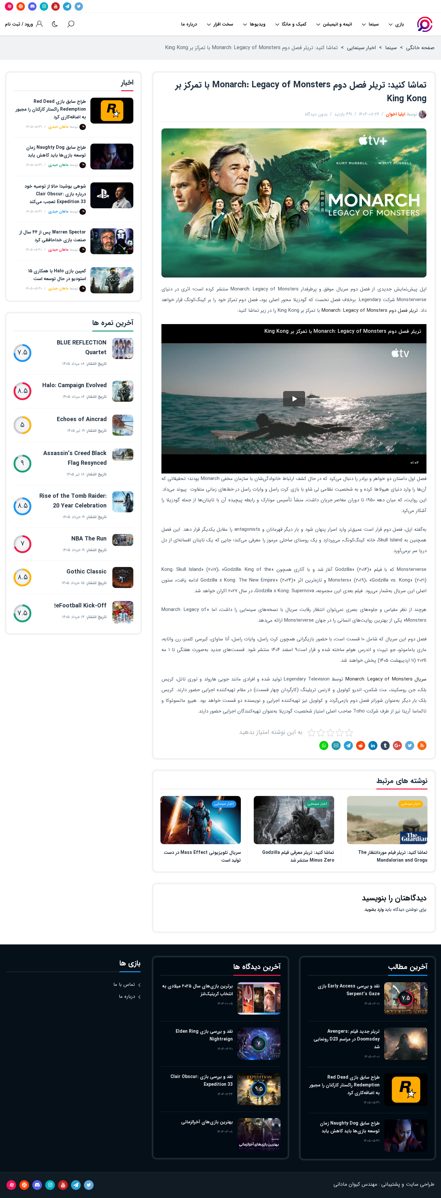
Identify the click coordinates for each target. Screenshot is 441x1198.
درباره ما (189, 24)
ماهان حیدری (58, 127)
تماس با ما (124, 984)
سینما (374, 24)
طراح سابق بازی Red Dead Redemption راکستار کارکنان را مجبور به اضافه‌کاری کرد (50, 109)
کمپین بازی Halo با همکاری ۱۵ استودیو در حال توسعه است (57, 274)
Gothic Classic (87, 571)
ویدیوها (257, 24)
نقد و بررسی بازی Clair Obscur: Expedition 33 (201, 1080)
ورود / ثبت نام (19, 24)
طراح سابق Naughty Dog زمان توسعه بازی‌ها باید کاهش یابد (56, 151)
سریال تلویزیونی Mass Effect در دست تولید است (202, 856)
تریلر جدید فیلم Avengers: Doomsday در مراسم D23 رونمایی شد (346, 1039)
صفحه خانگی (420, 48)
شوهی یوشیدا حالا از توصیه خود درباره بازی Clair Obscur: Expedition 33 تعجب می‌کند (55, 194)
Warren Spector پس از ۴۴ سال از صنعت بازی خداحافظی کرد (52, 236)
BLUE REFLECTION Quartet (82, 347)
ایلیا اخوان (395, 114)
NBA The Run (89, 538)
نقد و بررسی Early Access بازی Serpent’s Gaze (349, 990)
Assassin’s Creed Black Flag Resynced (75, 458)
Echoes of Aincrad (82, 419)
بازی (399, 24)
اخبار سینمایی (361, 48)
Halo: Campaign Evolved (74, 385)
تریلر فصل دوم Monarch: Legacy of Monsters (370, 310)
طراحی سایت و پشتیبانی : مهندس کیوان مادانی (384, 1184)
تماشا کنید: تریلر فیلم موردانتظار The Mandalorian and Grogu (392, 856)
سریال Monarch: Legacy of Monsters (386, 679)
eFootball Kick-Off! (80, 605)
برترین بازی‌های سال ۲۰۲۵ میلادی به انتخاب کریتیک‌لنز (197, 990)
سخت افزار (223, 24)
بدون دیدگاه (316, 114)
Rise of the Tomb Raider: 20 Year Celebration (73, 501)
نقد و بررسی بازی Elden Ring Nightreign (204, 1035)
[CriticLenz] (425, 24)
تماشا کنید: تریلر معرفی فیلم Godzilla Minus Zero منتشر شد (298, 856)
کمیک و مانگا (294, 24)
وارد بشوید (374, 909)
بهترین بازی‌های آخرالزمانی (207, 1122)
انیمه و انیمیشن (337, 24)
